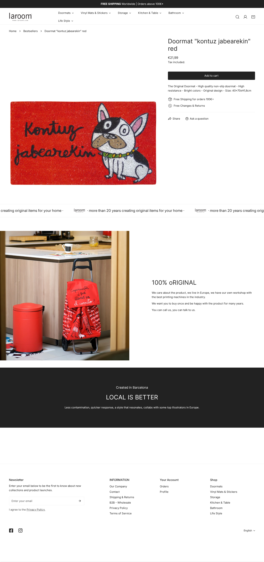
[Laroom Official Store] (20, 16)
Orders (164, 486)
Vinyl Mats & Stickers (223, 491)
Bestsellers (30, 31)
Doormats (216, 486)
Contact (115, 491)
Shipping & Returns (122, 497)
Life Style (216, 513)
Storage (215, 497)
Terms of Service (121, 513)
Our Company (118, 486)
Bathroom (216, 508)
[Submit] (79, 501)
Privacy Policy (119, 508)
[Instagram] (20, 530)
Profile (164, 491)
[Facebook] (11, 530)
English (248, 530)
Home (13, 31)
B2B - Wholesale (120, 502)
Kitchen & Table (220, 502)
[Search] (237, 17)
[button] (66, 13)
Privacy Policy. (36, 509)
